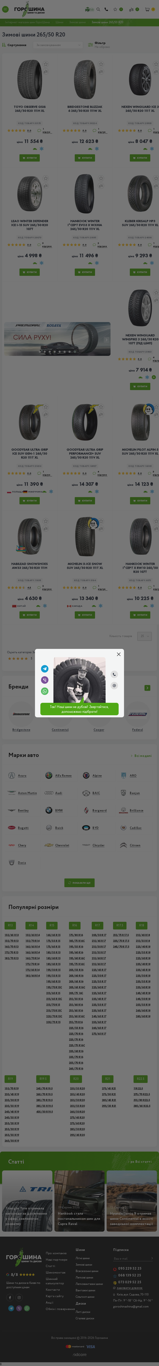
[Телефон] (114, 674)
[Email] (114, 685)
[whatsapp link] (44, 691)
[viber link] (44, 680)
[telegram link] (44, 669)
